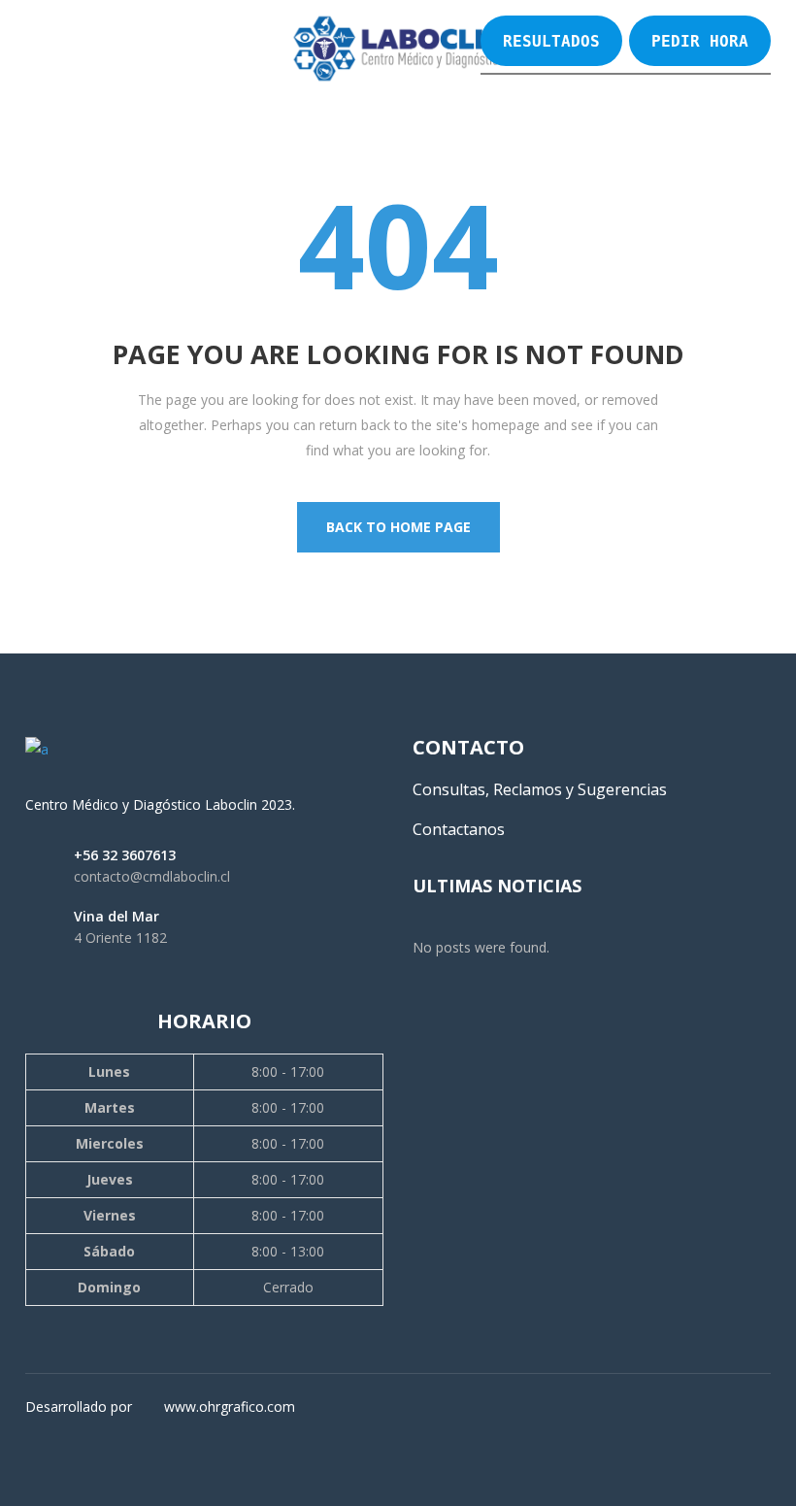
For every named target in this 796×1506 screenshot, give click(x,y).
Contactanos (459, 829)
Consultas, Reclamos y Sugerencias (540, 789)
